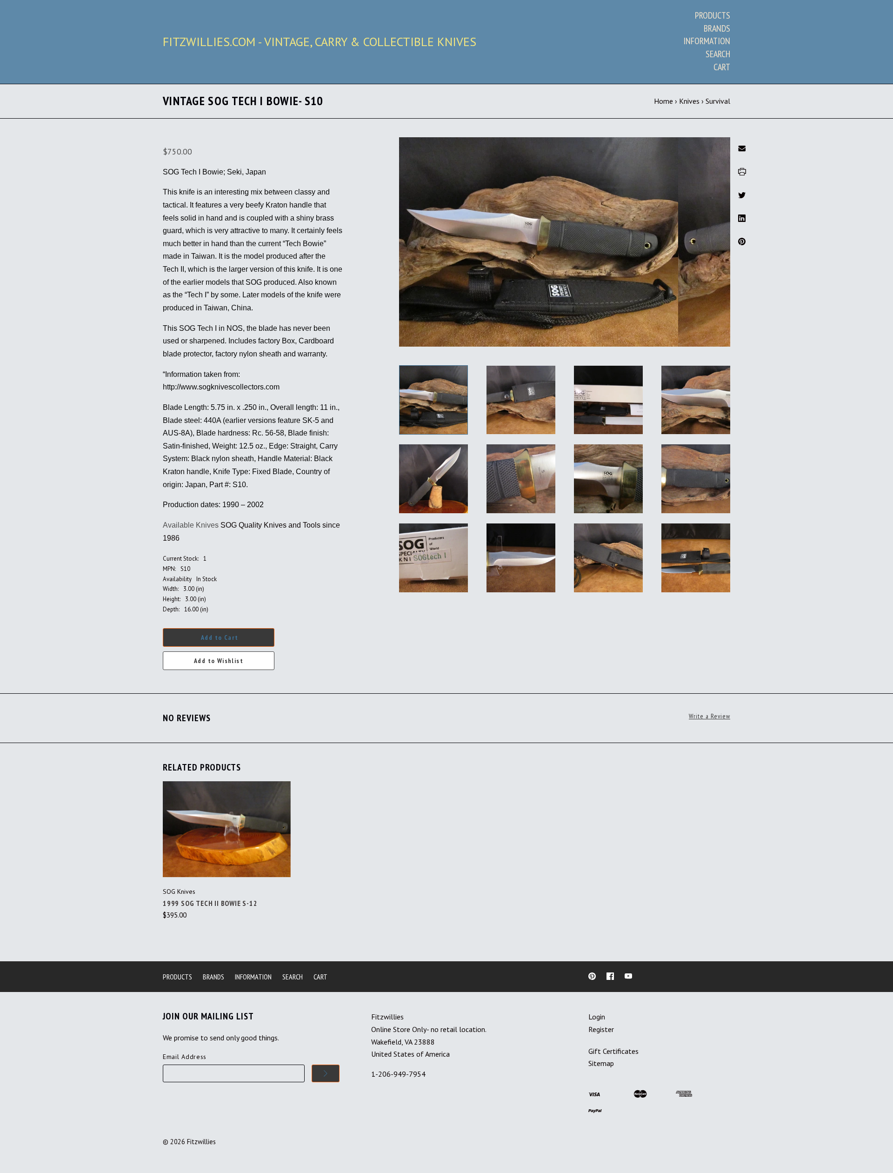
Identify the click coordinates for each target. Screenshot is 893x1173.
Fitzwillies (201, 1141)
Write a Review (709, 716)
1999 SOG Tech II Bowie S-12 (210, 903)
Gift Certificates (613, 1051)
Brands (717, 28)
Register (601, 1029)
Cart (721, 67)
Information (706, 41)
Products (712, 15)
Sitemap (601, 1063)
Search (718, 54)
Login (596, 1016)
